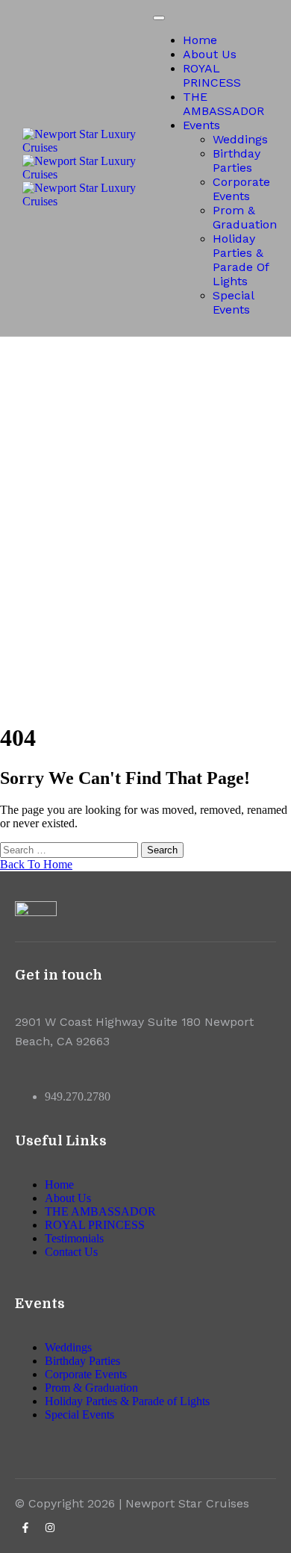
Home (200, 40)
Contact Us (71, 1251)
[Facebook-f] (25, 1527)
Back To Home (36, 864)
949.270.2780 (77, 1096)
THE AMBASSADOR (223, 104)
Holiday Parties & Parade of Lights (241, 259)
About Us (210, 54)
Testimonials (74, 1238)
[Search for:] (70, 849)
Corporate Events (241, 189)
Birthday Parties (236, 160)
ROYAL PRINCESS (212, 75)
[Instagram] (50, 1527)
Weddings (240, 139)
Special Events (233, 302)
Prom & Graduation (245, 217)
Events (201, 125)
